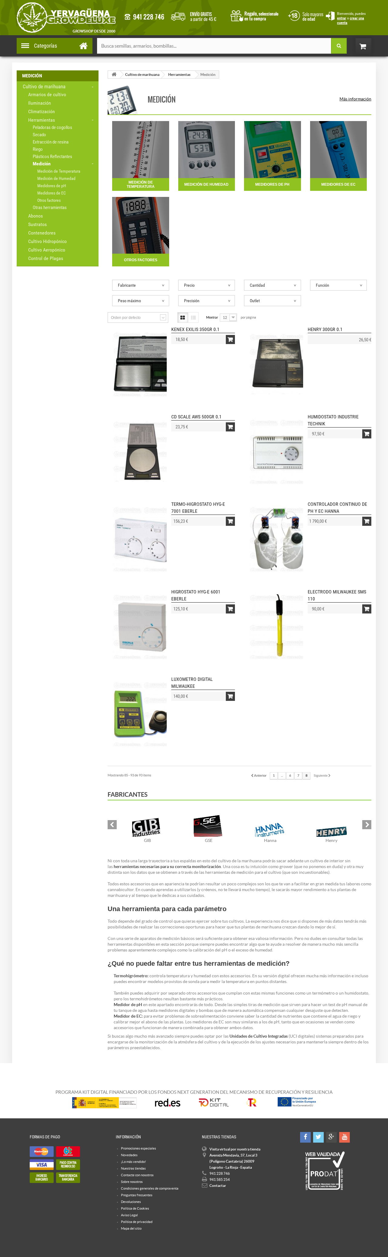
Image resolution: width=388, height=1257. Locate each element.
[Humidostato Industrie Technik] (279, 451)
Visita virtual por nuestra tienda (234, 1149)
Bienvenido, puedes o (351, 18)
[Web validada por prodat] (325, 1170)
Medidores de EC (51, 193)
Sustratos (37, 224)
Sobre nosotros (132, 1182)
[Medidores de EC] (338, 149)
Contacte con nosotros (137, 1175)
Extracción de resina (51, 142)
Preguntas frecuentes (136, 1195)
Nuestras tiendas (133, 1168)
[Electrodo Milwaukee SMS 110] (279, 626)
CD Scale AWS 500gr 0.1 (196, 417)
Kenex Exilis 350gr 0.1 (195, 329)
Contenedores (41, 233)
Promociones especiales (138, 1148)
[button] (112, 824)
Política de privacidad (136, 1222)
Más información (355, 99)
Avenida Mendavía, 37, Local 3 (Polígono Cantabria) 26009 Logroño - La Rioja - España (233, 1161)
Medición (42, 164)
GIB (147, 840)
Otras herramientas (50, 207)
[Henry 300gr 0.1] (279, 364)
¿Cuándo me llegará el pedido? (198, 15)
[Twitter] (318, 1137)
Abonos (35, 216)
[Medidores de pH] (272, 149)
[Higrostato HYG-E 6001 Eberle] (142, 626)
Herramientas (41, 120)
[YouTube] (344, 1137)
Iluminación (39, 103)
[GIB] (147, 821)
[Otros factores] (140, 225)
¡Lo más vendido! (133, 1162)
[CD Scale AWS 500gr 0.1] (142, 451)
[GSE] (209, 821)
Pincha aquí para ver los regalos (256, 15)
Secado (39, 134)
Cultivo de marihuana (44, 86)
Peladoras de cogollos (52, 127)
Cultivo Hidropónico (47, 241)
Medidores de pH (51, 185)
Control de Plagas (45, 258)
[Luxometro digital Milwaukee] (142, 714)
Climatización (41, 111)
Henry (331, 840)
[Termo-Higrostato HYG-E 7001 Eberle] (142, 539)
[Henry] (332, 821)
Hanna (270, 840)
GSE (208, 840)
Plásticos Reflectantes (52, 156)
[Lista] (193, 317)
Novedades (129, 1155)
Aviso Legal (129, 1215)
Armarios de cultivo (47, 94)
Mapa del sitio (131, 1228)
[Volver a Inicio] (114, 74)
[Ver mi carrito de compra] (369, 46)
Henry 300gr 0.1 (325, 329)
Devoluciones (131, 1202)
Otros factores (49, 200)
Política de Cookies (135, 1208)
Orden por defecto (126, 318)
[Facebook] (305, 1137)
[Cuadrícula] (182, 317)
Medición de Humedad (56, 178)
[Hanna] (270, 821)
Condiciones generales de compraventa (304, 15)
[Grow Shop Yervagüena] (66, 17)
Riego (38, 149)
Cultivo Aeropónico (46, 250)
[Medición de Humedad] (206, 149)
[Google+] (331, 1137)
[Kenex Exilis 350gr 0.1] (142, 364)
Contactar (217, 1186)
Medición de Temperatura (58, 171)
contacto (144, 17)
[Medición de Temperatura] (140, 149)
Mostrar (212, 317)
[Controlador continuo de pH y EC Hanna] (279, 539)
